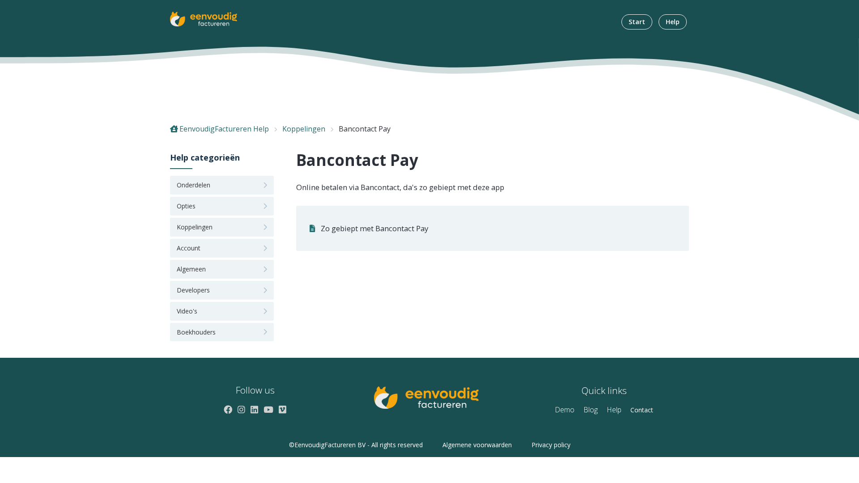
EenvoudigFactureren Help (224, 129)
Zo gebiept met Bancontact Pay (374, 228)
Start (637, 21)
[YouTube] (268, 409)
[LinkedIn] (254, 409)
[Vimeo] (282, 409)
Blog (590, 410)
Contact (641, 410)
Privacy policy (551, 445)
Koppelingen (303, 129)
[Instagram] (241, 409)
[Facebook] (228, 409)
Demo (564, 410)
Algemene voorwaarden (477, 445)
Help (673, 21)
